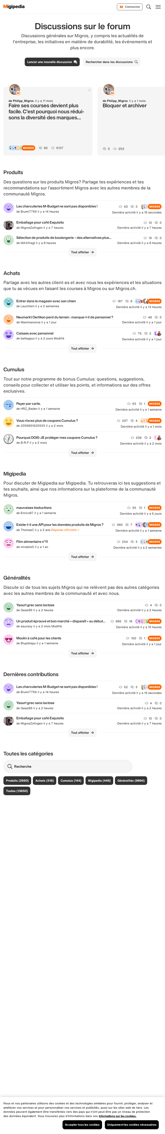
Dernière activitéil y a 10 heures (139, 627)
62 (126, 687)
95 (134, 507)
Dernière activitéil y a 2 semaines (137, 547)
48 (150, 317)
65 (134, 403)
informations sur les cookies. (117, 1116)
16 (150, 237)
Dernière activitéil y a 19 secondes (137, 212)
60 (126, 206)
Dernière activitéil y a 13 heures (139, 306)
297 (125, 420)
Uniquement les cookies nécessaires (131, 1125)
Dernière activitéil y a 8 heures (139, 242)
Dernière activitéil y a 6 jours (141, 513)
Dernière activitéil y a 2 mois (141, 443)
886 (118, 621)
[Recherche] (148, 6)
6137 (59, 147)
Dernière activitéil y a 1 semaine (139, 409)
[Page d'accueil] (14, 7)
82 (46, 147)
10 (150, 222)
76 (140, 333)
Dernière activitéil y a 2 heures (139, 610)
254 (125, 541)
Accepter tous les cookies (82, 1125)
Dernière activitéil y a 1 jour (142, 322)
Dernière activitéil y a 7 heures (139, 227)
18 (130, 621)
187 (120, 301)
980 (120, 524)
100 (133, 638)
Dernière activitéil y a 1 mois (141, 426)
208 (139, 437)
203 (121, 148)
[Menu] (158, 7)
